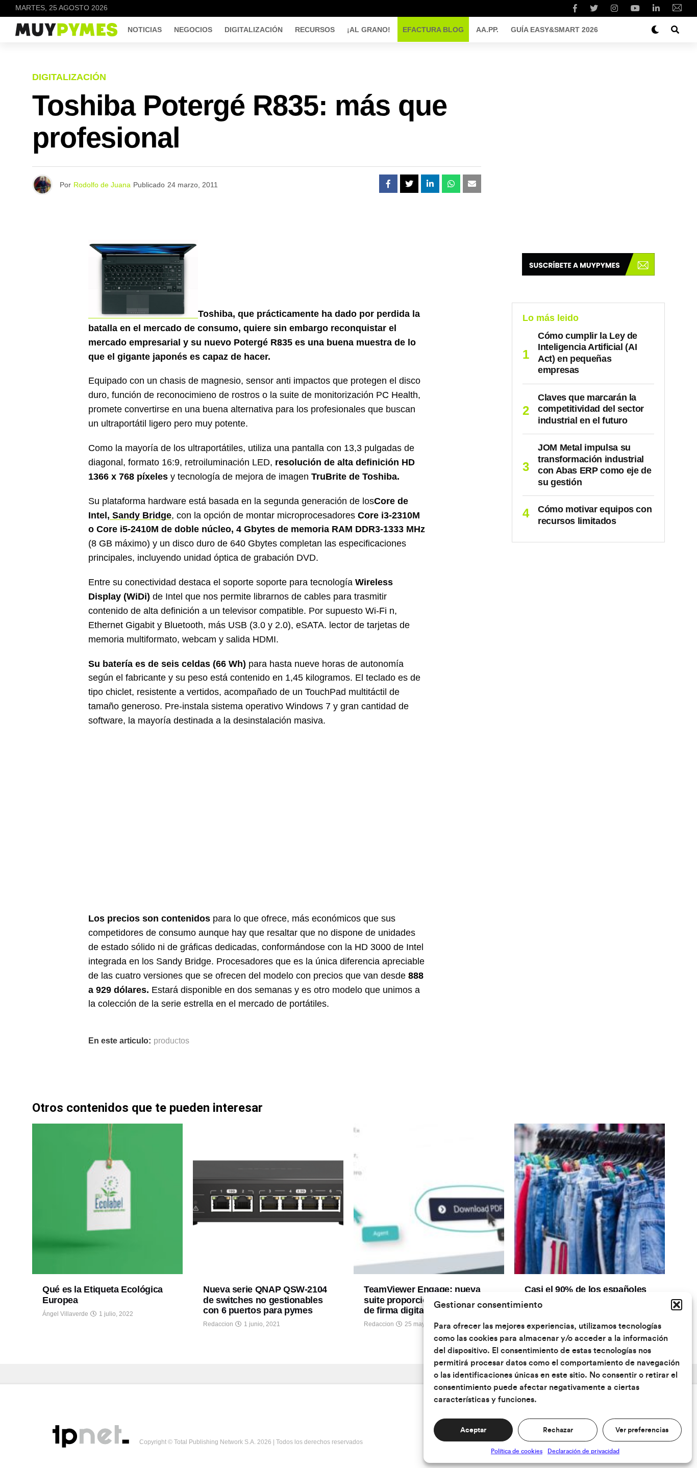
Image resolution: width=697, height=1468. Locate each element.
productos (171, 1041)
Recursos (315, 30)
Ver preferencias (641, 1430)
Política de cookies (516, 1451)
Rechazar (558, 1430)
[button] (676, 1305)
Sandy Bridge (140, 515)
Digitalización (254, 30)
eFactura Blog (433, 30)
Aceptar (473, 1430)
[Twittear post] (409, 184)
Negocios (193, 30)
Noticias (145, 30)
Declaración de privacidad (583, 1451)
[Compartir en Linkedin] (430, 184)
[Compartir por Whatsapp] (451, 184)
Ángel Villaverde (65, 1313)
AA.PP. (487, 30)
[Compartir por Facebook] (388, 184)
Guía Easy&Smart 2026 (554, 30)
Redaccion (218, 1324)
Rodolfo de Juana (102, 185)
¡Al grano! (368, 30)
